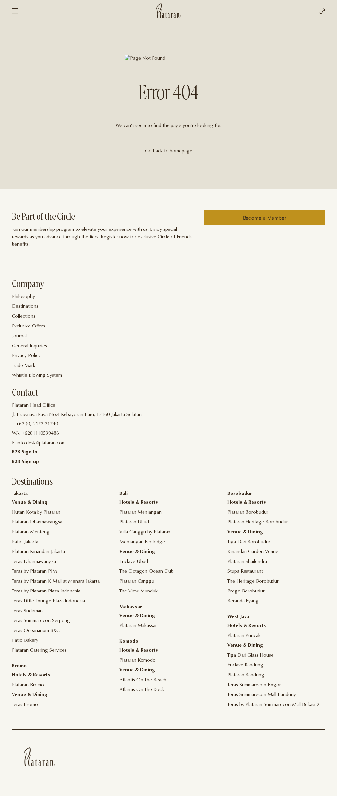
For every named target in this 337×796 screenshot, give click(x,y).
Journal (19, 336)
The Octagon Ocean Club (146, 571)
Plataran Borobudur (247, 512)
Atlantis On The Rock (141, 689)
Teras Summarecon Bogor (254, 685)
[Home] (39, 756)
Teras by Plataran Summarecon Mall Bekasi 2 (273, 704)
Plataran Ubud (134, 522)
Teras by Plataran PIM (34, 571)
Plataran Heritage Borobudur (257, 522)
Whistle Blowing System (37, 375)
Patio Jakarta (25, 542)
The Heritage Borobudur (253, 581)
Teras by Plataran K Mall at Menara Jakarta (56, 581)
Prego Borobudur (246, 591)
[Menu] (15, 11)
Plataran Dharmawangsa (37, 522)
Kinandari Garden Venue (252, 551)
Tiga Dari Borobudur (248, 542)
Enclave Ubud (133, 561)
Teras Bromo (25, 704)
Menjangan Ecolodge (142, 542)
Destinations (25, 306)
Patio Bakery (25, 640)
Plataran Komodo (137, 660)
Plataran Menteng (31, 532)
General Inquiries (29, 346)
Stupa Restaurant (245, 571)
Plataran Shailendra (247, 561)
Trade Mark (23, 365)
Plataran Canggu (136, 581)
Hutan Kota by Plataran (36, 512)
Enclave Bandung (245, 665)
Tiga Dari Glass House (250, 655)
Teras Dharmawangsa (34, 561)
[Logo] (168, 10)
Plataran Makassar (138, 625)
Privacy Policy (26, 355)
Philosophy (23, 296)
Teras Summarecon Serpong (41, 620)
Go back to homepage (168, 151)
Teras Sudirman (27, 611)
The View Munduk (138, 591)
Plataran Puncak (244, 635)
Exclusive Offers (28, 326)
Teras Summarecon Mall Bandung (262, 694)
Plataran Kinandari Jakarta (38, 551)
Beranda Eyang (243, 601)
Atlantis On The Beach (142, 680)
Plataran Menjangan (140, 512)
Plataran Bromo (28, 685)
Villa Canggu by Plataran (144, 532)
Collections (23, 316)
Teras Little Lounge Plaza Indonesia (48, 601)
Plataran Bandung (245, 675)
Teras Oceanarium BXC (36, 630)
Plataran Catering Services (39, 650)
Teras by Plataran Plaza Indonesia (46, 591)
